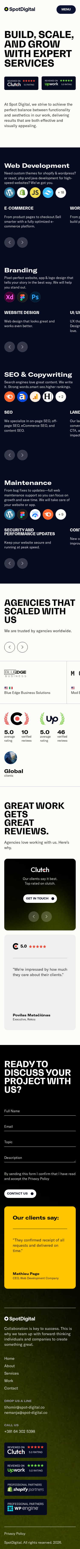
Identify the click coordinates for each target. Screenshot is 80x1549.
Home (9, 1358)
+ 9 (60, 514)
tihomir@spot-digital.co (24, 1407)
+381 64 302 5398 (19, 1431)
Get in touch (37, 898)
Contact (11, 1388)
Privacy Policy (38, 1178)
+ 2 (60, 397)
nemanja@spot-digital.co (25, 1412)
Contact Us (17, 1193)
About (9, 1365)
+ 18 (61, 192)
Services (11, 1373)
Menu (66, 9)
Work (8, 1380)
